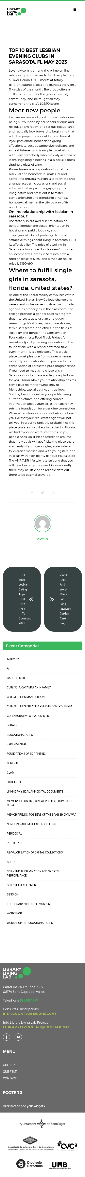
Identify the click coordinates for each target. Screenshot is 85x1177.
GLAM (10, 772)
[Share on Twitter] (42, 493)
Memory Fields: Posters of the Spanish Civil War (41, 814)
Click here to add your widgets (24, 1106)
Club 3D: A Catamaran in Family (29, 687)
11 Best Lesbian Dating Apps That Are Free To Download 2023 (25, 599)
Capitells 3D (16, 678)
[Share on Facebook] (32, 493)
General (13, 763)
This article (60, 351)
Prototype (15, 843)
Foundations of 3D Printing (26, 753)
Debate (12, 725)
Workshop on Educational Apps (30, 922)
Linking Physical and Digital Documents (35, 791)
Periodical (14, 833)
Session (12, 894)
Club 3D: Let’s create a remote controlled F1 (39, 706)
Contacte (10, 1078)
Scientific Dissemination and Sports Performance (33, 873)
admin (42, 539)
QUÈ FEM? (10, 1071)
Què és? (9, 1065)
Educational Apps (20, 734)
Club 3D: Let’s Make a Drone (26, 697)
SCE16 (11, 862)
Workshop (14, 913)
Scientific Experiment (22, 885)
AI (8, 668)
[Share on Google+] (53, 493)
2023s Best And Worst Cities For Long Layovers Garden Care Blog (65, 599)
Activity (13, 659)
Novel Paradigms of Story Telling (31, 824)
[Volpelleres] (16, 11)
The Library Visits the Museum (29, 904)
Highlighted (15, 782)
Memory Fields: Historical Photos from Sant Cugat (39, 803)
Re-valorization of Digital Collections (35, 852)
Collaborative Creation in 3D (28, 715)
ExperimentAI (16, 744)
